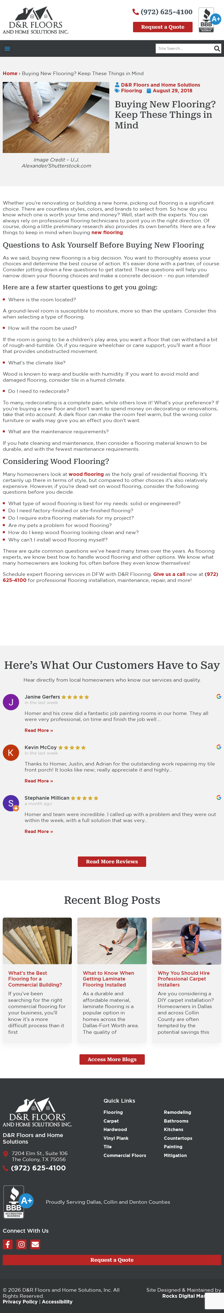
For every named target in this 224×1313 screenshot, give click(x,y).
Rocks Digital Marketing (191, 1296)
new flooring (107, 232)
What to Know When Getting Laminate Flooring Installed (108, 978)
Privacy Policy (20, 1301)
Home (10, 73)
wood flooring (86, 474)
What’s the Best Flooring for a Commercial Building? (35, 978)
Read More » (39, 730)
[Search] (217, 48)
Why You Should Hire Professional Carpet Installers (184, 978)
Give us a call (169, 574)
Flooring (131, 90)
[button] (7, 48)
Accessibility (57, 1301)
